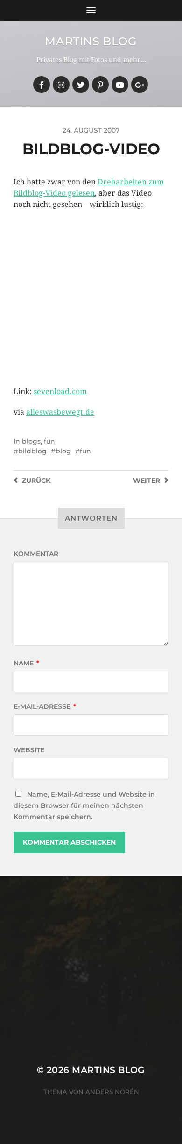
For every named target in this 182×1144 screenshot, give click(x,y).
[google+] (139, 84)
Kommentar (36, 554)
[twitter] (80, 84)
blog (63, 451)
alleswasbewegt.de (60, 412)
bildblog (32, 451)
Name (26, 663)
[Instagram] (61, 84)
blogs (31, 441)
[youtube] (120, 84)
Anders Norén (112, 1091)
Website (29, 750)
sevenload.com (60, 391)
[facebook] (41, 84)
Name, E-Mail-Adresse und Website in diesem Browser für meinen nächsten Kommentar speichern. (84, 805)
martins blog (91, 41)
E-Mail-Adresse (45, 706)
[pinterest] (100, 84)
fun (49, 441)
